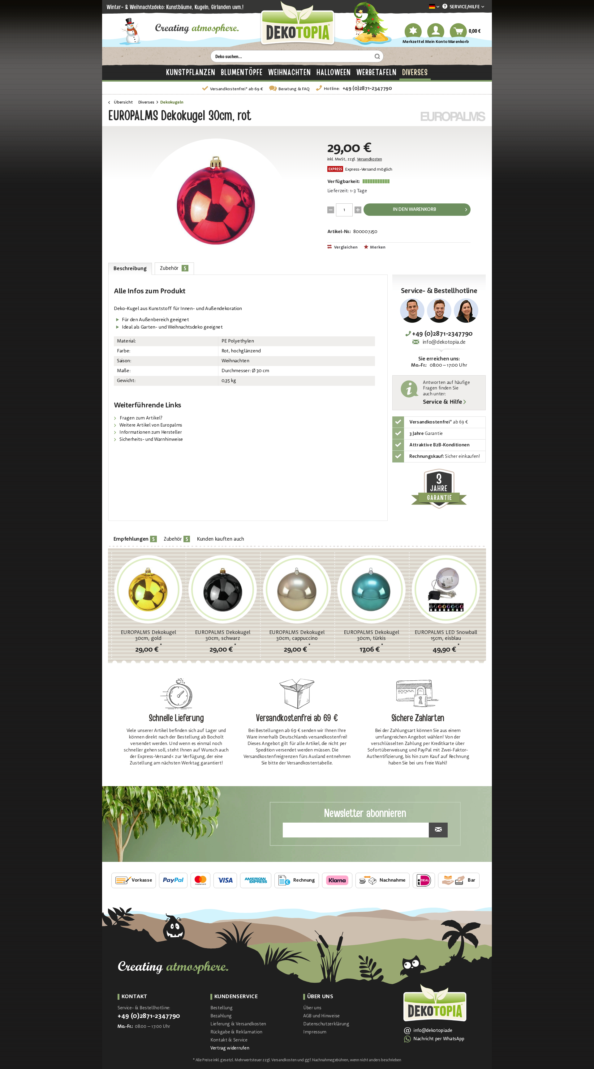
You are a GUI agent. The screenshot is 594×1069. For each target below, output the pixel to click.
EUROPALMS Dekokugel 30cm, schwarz (222, 635)
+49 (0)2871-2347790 (367, 88)
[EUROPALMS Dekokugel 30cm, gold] (148, 589)
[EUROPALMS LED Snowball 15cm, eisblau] (446, 589)
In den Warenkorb (414, 209)
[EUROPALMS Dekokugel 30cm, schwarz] (222, 589)
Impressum (314, 1032)
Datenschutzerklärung (326, 1024)
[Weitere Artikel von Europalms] (453, 116)
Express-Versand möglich (368, 169)
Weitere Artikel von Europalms (150, 425)
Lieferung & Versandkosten (238, 1024)
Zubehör (173, 268)
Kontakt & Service (229, 1040)
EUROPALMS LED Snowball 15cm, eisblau (446, 635)
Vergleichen (345, 247)
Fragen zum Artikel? (140, 418)
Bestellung (221, 1008)
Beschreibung (130, 268)
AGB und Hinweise (321, 1016)
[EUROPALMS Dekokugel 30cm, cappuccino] (297, 589)
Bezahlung (221, 1016)
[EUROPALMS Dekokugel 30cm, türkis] (371, 589)
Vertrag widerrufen (229, 1048)
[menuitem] (424, 7)
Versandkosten (369, 159)
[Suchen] (376, 56)
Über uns (312, 1008)
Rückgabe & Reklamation (236, 1032)
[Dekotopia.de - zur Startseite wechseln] (297, 24)
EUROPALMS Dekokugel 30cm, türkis (371, 635)
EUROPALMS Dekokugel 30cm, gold (148, 635)
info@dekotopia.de (444, 342)
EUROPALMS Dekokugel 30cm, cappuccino (297, 635)
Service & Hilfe (442, 402)
